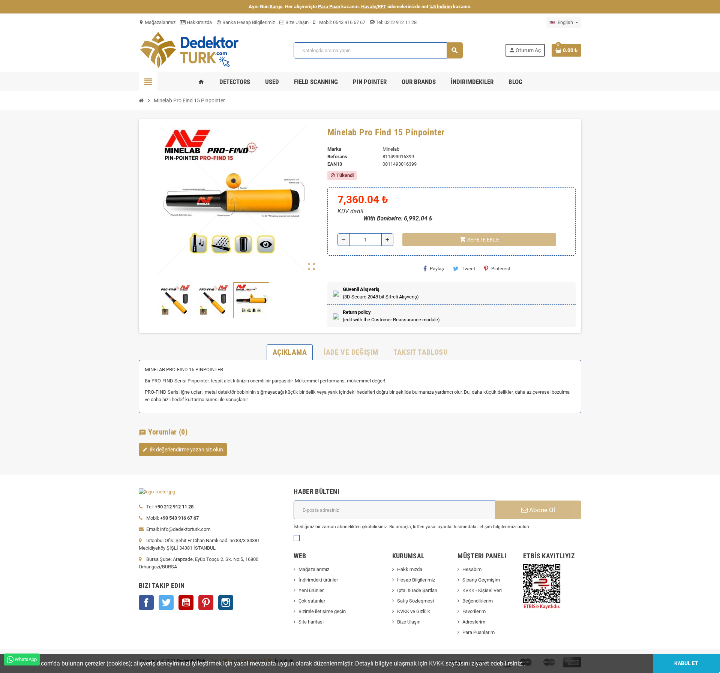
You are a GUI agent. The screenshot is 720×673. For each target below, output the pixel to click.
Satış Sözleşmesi (415, 601)
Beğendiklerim (477, 601)
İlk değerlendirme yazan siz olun (182, 450)
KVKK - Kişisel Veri (482, 590)
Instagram (225, 602)
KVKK (437, 663)
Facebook (146, 602)
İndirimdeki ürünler (318, 580)
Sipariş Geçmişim (481, 580)
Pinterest (500, 268)
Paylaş (437, 268)
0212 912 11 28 (400, 22)
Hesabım (472, 569)
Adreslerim (473, 622)
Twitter (166, 602)
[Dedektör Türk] (195, 49)
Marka (334, 149)
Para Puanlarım (478, 632)
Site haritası (311, 622)
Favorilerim (474, 611)
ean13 (334, 164)
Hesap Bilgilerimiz (416, 580)
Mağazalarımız (157, 22)
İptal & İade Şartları (417, 590)
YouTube (186, 602)
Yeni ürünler (311, 590)
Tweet (468, 268)
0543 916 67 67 (349, 22)
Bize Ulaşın (296, 22)
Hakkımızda (199, 22)
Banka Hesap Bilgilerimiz (245, 22)
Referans (337, 156)
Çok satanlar (311, 601)
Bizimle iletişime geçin (322, 611)
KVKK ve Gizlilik (413, 611)
